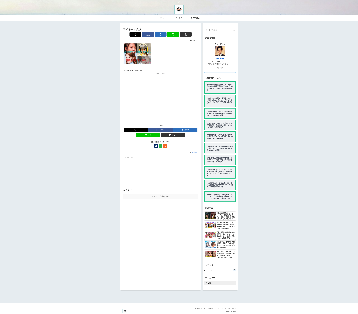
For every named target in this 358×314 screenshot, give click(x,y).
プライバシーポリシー (199, 308)
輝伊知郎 (220, 58)
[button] (186, 34)
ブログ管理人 (232, 308)
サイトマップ (222, 308)
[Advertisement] (160, 98)
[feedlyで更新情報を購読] (160, 146)
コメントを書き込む (160, 196)
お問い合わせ (212, 308)
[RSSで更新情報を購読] (165, 146)
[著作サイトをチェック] (156, 146)
